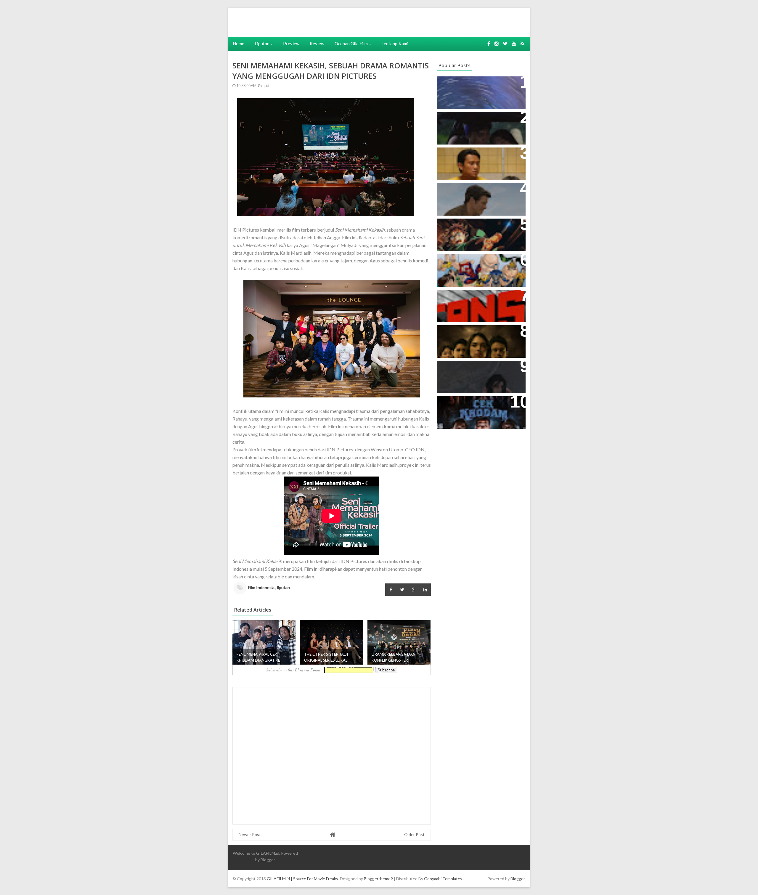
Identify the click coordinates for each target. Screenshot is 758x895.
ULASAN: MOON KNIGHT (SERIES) (479, 84)
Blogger (268, 859)
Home (238, 43)
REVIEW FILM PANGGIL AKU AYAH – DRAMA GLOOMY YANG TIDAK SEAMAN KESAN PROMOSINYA (479, 161)
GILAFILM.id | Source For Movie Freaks (302, 878)
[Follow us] (496, 43)
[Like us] (489, 43)
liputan (268, 86)
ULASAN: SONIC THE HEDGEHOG (478, 190)
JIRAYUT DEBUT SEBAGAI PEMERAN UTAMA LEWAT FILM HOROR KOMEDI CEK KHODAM (477, 410)
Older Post (414, 834)
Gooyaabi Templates (443, 878)
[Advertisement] (319, 21)
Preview (291, 43)
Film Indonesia (261, 587)
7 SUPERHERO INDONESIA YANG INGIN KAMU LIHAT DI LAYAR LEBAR (478, 268)
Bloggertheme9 (378, 878)
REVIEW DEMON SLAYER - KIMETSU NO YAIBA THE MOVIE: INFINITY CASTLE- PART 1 (477, 232)
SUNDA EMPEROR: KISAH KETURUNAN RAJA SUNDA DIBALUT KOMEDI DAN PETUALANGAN (471, 128)
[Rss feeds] (522, 43)
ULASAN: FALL (456, 368)
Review (317, 43)
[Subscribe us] (514, 43)
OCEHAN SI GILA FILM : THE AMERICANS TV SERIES (472, 300)
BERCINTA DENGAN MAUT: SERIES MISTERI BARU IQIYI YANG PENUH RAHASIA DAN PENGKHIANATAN (480, 339)
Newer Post (250, 834)
